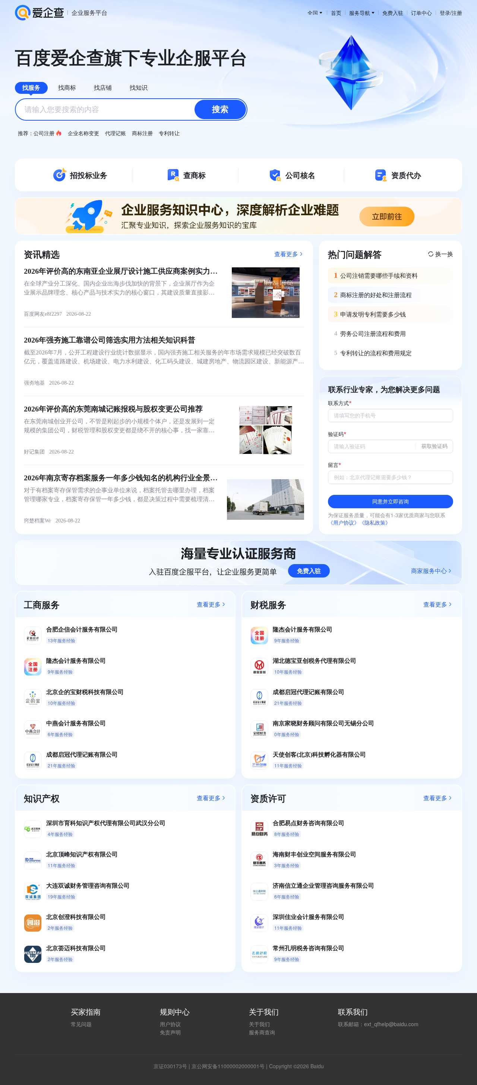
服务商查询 (262, 1032)
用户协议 (170, 1024)
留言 (333, 465)
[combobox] (131, 109)
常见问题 (81, 1024)
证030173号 (173, 1066)
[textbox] (131, 109)
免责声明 (170, 1032)
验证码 (336, 434)
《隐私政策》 (375, 522)
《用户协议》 (343, 522)
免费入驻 (392, 12)
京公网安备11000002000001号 (228, 1066)
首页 (336, 12)
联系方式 (338, 403)
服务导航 (359, 12)
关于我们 (259, 1024)
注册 (457, 12)
